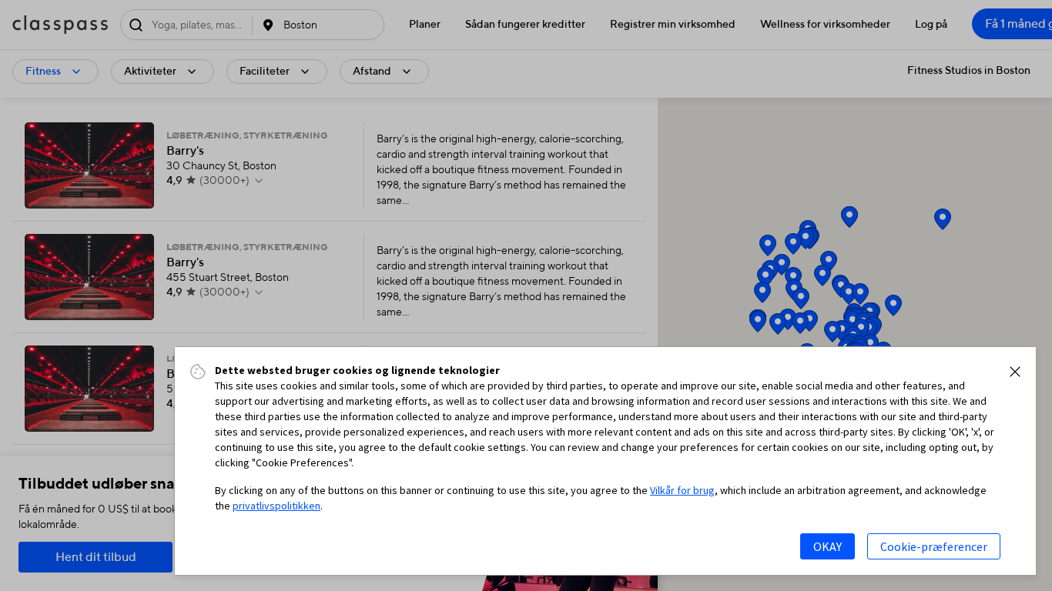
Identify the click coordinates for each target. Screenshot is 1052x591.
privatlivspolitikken (276, 506)
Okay (827, 546)
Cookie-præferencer (933, 546)
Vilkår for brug (682, 490)
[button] (1015, 371)
